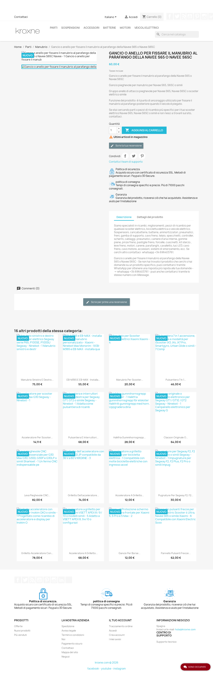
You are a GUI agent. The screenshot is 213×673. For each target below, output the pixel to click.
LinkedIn (61, 580)
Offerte (18, 626)
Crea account (117, 634)
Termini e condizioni (73, 634)
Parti (53, 28)
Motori (125, 28)
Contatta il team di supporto (126, 161)
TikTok (68, 580)
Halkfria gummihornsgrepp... (129, 437)
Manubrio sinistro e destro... (37, 379)
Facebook (169, 16)
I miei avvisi (115, 639)
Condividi (125, 156)
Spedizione (68, 626)
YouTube (189, 16)
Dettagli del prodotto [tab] (150, 217)
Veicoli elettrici (146, 28)
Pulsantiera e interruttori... (83, 437)
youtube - (107, 668)
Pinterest (197, 16)
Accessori (91, 28)
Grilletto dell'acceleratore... (83, 495)
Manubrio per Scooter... (129, 379)
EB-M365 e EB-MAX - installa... (83, 379)
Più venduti (20, 634)
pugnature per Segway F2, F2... (175, 495)
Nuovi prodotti (22, 630)
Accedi (113, 630)
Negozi (66, 656)
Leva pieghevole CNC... (37, 495)
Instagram (204, 16)
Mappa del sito (70, 652)
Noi (63, 639)
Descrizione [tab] (123, 217)
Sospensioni (70, 28)
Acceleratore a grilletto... (129, 495)
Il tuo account (120, 620)
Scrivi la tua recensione (128, 145)
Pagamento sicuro (72, 643)
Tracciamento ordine (121, 626)
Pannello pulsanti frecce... (176, 553)
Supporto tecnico (166, 641)
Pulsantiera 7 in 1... (176, 379)
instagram (119, 668)
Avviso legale (69, 630)
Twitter (177, 16)
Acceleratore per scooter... (37, 437)
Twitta (133, 156)
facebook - (94, 668)
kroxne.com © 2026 (106, 662)
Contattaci (21, 17)
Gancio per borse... (129, 553)
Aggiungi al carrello (144, 130)
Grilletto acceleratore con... (37, 553)
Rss (183, 16)
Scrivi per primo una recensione (109, 302)
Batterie (109, 28)
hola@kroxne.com (185, 629)
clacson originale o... (176, 437)
